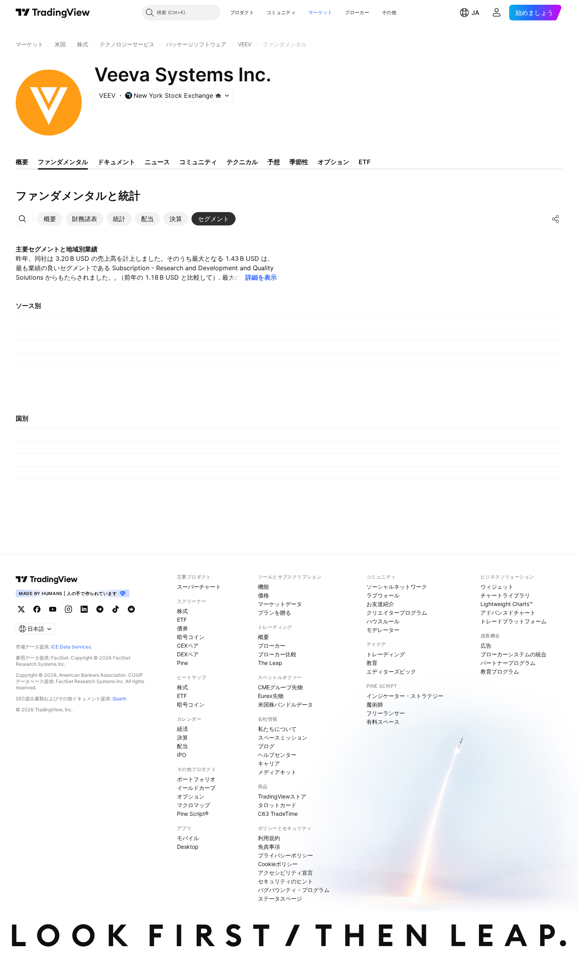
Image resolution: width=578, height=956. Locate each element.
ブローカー (357, 12)
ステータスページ (280, 898)
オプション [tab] (333, 162)
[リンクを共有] (555, 218)
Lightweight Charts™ (506, 604)
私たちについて (277, 728)
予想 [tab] (273, 162)
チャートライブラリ (505, 595)
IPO (181, 754)
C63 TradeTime (278, 813)
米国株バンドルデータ (285, 704)
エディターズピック (391, 671)
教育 (371, 662)
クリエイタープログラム (396, 612)
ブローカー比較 (277, 654)
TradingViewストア (282, 796)
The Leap (270, 662)
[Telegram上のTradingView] (99, 609)
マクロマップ (193, 805)
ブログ (266, 746)
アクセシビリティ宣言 (285, 872)
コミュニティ (281, 12)
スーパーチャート (199, 586)
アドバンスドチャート (508, 612)
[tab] (50, 218)
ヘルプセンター (277, 754)
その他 (389, 12)
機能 (263, 586)
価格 (263, 595)
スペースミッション (282, 737)
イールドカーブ (196, 787)
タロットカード (277, 805)
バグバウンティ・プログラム (293, 889)
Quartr (119, 698)
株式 (182, 611)
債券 (182, 628)
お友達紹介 (380, 604)
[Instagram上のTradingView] (68, 609)
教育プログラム (499, 671)
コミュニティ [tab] (198, 162)
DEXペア (188, 654)
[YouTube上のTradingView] (52, 609)
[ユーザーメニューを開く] (496, 12)
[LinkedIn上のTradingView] (84, 609)
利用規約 (269, 838)
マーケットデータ (280, 604)
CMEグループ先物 (280, 687)
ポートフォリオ (196, 779)
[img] (218, 95)
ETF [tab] (364, 162)
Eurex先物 (270, 695)
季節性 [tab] (298, 162)
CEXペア (188, 645)
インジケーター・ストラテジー (405, 695)
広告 (485, 645)
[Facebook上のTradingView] (36, 609)
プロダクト (242, 12)
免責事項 (269, 846)
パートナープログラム (508, 662)
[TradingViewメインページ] (47, 579)
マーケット (320, 12)
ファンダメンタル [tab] (63, 162)
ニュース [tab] (157, 162)
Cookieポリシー (278, 864)
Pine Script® (192, 813)
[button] (259, 12)
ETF (182, 619)
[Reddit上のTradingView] (131, 609)
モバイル (188, 838)
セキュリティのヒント (285, 881)
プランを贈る (274, 612)
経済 (182, 728)
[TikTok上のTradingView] (115, 609)
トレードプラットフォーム (513, 621)
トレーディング (385, 654)
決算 (182, 737)
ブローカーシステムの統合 (513, 654)
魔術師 (374, 704)
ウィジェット (497, 586)
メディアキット (277, 772)
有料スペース (382, 721)
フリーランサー (385, 713)
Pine (182, 662)
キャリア (269, 763)
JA (475, 12)
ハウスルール (382, 621)
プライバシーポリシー (285, 855)
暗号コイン (190, 637)
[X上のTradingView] (21, 609)
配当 (182, 746)
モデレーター (382, 629)
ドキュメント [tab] (116, 162)
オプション (190, 796)
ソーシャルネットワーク (396, 586)
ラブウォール (382, 595)
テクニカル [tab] (242, 162)
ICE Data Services (71, 647)
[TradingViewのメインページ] (53, 12)
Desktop (188, 846)
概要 (263, 637)
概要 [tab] (22, 162)
